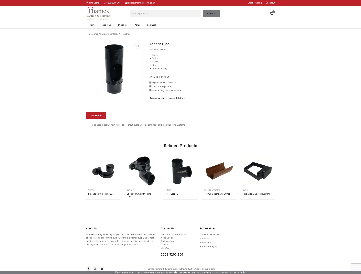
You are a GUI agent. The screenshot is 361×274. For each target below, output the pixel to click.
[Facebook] (88, 268)
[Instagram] (95, 268)
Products (122, 25)
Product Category (208, 246)
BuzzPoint (210, 269)
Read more (103, 193)
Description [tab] (96, 115)
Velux (137, 25)
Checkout (270, 3)
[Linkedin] (101, 268)
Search (211, 14)
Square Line (138, 125)
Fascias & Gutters (176, 98)
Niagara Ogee (151, 125)
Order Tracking (255, 3)
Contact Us (152, 25)
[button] (137, 45)
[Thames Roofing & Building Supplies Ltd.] (98, 13)
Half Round (126, 125)
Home (92, 25)
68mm (164, 98)
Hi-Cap (163, 125)
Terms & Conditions (209, 235)
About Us (107, 25)
